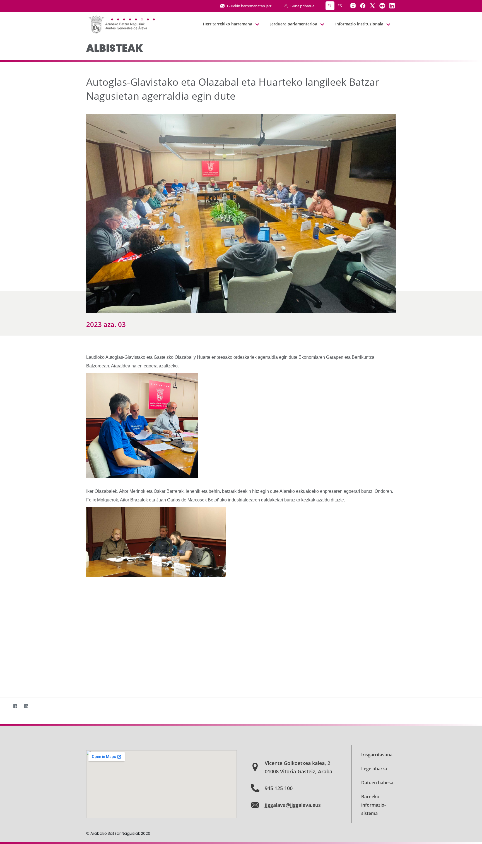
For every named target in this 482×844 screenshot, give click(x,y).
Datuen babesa (377, 783)
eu (329, 5)
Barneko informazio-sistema (373, 804)
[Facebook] (15, 706)
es (340, 5)
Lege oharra (374, 769)
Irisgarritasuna (376, 755)
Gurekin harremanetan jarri (249, 5)
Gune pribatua (302, 5)
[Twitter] (4, 706)
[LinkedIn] (26, 706)
